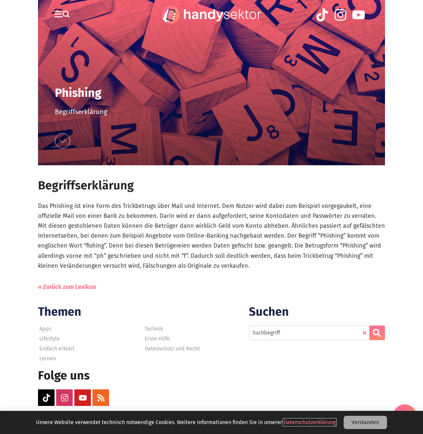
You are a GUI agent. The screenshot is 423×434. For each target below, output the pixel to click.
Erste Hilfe (157, 338)
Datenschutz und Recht (172, 348)
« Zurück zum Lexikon (67, 287)
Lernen (47, 358)
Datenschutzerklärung (310, 422)
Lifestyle (49, 338)
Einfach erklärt (57, 348)
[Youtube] (82, 397)
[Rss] (101, 397)
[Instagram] (64, 397)
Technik (154, 329)
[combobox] (309, 333)
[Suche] (377, 333)
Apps (45, 329)
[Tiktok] (46, 397)
